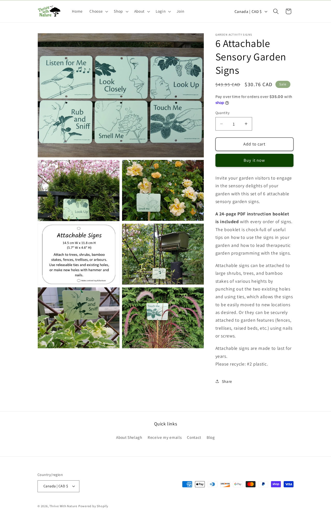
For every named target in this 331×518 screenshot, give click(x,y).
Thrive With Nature (63, 506)
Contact (194, 437)
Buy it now (254, 160)
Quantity (222, 112)
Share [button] (227, 381)
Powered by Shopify (93, 506)
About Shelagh (129, 437)
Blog (211, 437)
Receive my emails (165, 437)
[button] (98, 11)
